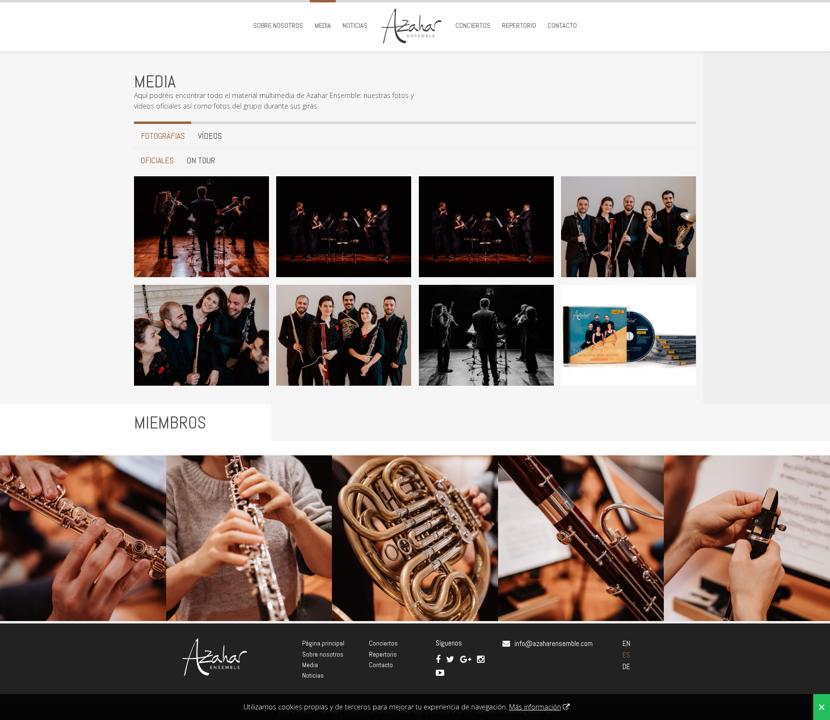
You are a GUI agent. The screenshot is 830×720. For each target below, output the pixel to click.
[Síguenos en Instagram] (480, 659)
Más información (535, 706)
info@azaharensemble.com (553, 643)
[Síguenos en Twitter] (451, 659)
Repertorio (519, 25)
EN (626, 643)
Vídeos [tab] (210, 135)
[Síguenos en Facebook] (439, 659)
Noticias (354, 25)
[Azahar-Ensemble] (201, 225)
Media (323, 25)
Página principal (323, 643)
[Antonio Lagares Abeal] (415, 538)
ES (626, 655)
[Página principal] (411, 25)
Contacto (562, 25)
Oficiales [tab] (157, 160)
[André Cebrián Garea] (83, 538)
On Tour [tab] (201, 160)
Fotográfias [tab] (163, 135)
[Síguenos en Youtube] (440, 672)
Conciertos (472, 25)
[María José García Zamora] (581, 538)
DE (626, 666)
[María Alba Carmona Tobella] (249, 538)
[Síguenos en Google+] (466, 659)
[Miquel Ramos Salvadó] (747, 538)
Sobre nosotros (278, 25)
